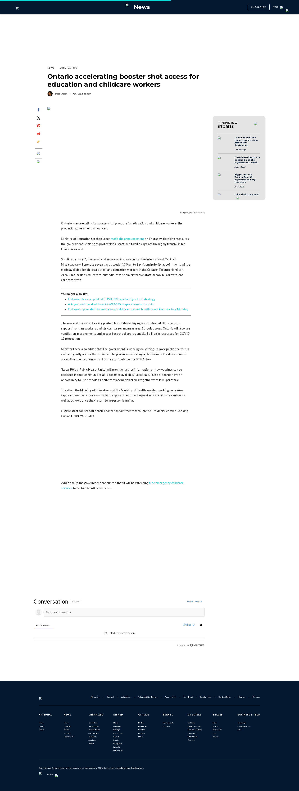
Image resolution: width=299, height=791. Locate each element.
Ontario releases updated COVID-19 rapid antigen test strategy (111, 299)
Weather (67, 726)
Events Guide (168, 723)
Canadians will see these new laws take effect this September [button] (246, 141)
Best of (116, 737)
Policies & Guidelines (147, 697)
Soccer (140, 737)
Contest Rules (224, 697)
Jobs (239, 730)
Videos (215, 737)
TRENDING (227, 125)
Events (116, 740)
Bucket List (217, 730)
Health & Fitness (194, 726)
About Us (95, 697)
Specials (116, 747)
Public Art (92, 737)
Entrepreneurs (244, 726)
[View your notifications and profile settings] (201, 625)
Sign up (198, 601)
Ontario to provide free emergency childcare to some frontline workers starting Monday (128, 309)
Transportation (94, 730)
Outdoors (191, 723)
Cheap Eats (117, 743)
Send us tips (205, 697)
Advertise (125, 697)
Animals (67, 733)
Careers (256, 697)
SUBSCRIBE (258, 7)
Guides (215, 726)
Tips (214, 733)
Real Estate (93, 723)
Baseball (141, 730)
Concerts (166, 726)
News (41, 723)
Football (141, 733)
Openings (117, 726)
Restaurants (118, 733)
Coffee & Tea (118, 750)
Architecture (93, 733)
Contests (191, 740)
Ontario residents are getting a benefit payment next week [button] (247, 160)
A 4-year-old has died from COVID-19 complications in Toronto (111, 304)
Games (242, 697)
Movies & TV (69, 737)
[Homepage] (46, 697)
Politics (41, 730)
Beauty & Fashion (195, 730)
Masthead (188, 697)
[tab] (43, 625)
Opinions (92, 740)
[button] (225, 141)
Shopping (191, 733)
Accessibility (170, 697)
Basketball (142, 726)
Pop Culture (192, 737)
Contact (110, 697)
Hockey (141, 723)
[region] (119, 623)
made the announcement (127, 239)
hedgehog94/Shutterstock (192, 212)
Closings (116, 730)
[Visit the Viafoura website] (197, 645)
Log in (190, 601)
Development (93, 726)
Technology (242, 723)
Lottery (41, 726)
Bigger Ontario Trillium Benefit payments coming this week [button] (244, 178)
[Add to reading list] (38, 162)
